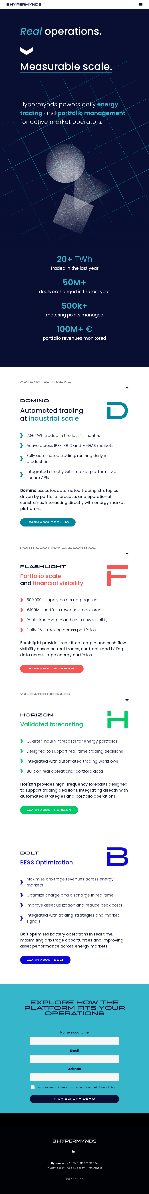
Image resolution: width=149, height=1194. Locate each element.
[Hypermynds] (24, 4)
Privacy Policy (107, 1087)
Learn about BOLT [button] (45, 960)
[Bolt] (117, 856)
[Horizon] (117, 719)
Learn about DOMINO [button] (48, 522)
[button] (140, 4)
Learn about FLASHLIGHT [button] (52, 669)
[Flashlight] (117, 575)
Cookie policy (76, 1167)
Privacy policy (56, 1167)
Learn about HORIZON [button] (49, 810)
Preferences (95, 1167)
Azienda (74, 1069)
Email (74, 1050)
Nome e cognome (74, 1032)
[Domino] (117, 410)
